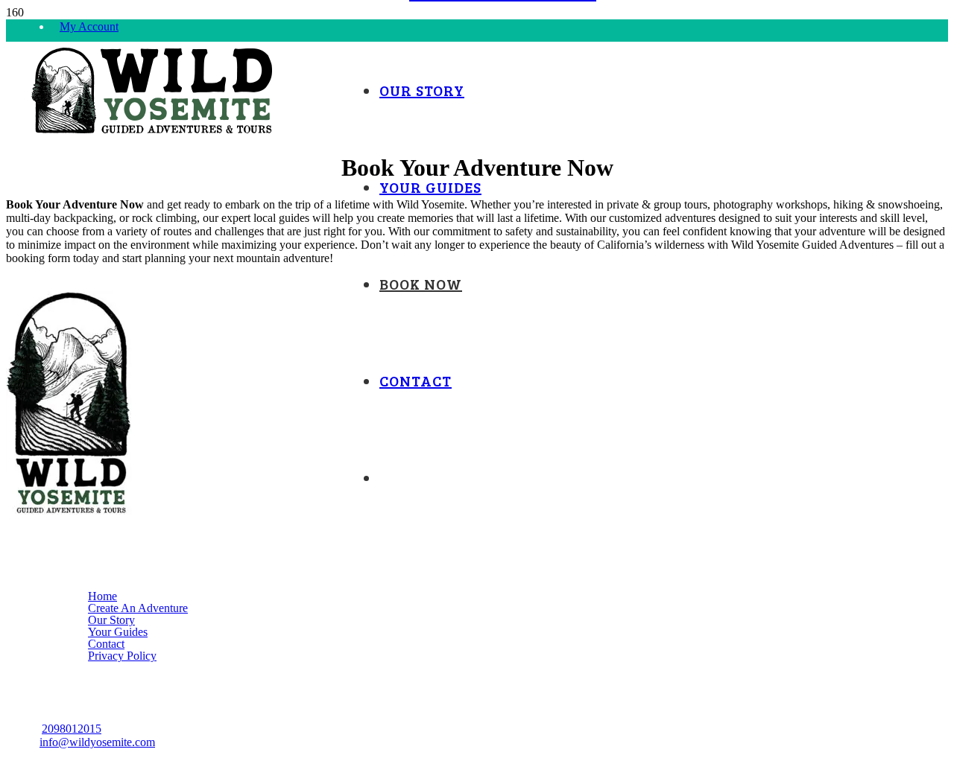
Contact (106, 643)
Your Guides (118, 631)
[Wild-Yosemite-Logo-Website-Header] (152, 131)
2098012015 (71, 728)
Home (102, 596)
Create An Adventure (138, 608)
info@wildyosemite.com (97, 742)
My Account (89, 26)
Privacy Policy (122, 655)
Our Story (111, 620)
